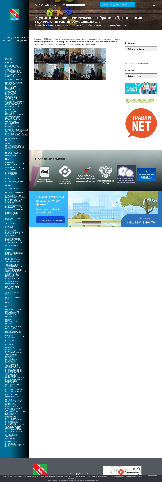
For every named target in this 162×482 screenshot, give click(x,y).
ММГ (7, 302)
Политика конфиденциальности (138, 63)
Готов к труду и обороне (12, 288)
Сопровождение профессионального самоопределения (15, 207)
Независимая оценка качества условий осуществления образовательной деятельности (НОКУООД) (13, 71)
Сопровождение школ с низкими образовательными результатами (14, 146)
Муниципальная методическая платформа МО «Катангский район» (13, 313)
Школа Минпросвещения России (14, 321)
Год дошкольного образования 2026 (13, 390)
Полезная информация (11, 163)
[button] (117, 4)
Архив (8, 344)
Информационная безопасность (14, 254)
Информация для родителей (12, 214)
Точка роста (10, 223)
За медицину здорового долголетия (11, 436)
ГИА (7, 159)
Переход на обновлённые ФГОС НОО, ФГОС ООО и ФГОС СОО (14, 233)
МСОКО (8, 306)
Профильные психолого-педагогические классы (13, 444)
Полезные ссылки (13, 249)
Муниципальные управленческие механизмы (13, 154)
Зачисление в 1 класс (12, 293)
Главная (9, 59)
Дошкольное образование (11, 174)
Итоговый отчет (12, 178)
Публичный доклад (14, 182)
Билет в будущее (13, 246)
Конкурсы (9, 185)
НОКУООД (9, 227)
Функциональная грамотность (13, 283)
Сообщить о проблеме (52, 219)
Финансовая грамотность (11, 395)
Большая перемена (14, 192)
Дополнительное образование (13, 168)
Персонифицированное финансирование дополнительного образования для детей (15, 132)
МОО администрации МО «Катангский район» (15, 39)
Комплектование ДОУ (13, 298)
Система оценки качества (13, 219)
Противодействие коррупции (14, 327)
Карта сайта (11, 341)
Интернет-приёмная (10, 336)
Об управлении (12, 79)
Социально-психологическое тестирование (13, 260)
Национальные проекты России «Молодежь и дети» (14, 240)
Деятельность (12, 189)
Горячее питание (13, 332)
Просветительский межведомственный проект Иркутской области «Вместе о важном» (15, 199)
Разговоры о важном (11, 139)
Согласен (152, 477)
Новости (9, 62)
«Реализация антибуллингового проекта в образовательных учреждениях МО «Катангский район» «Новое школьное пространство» (14, 271)
